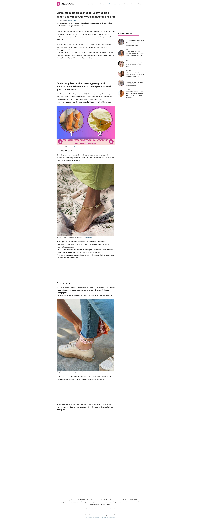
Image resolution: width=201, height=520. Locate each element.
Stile (139, 4)
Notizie (133, 4)
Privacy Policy (104, 517)
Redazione (96, 517)
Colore (102, 4)
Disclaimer (112, 517)
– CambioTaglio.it (72, 146)
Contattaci (112, 508)
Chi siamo (89, 517)
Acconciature (91, 4)
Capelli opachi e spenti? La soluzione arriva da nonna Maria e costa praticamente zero (135, 74)
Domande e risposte (115, 4)
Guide (126, 4)
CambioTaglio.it (88, 237)
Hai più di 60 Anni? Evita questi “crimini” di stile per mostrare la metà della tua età (134, 83)
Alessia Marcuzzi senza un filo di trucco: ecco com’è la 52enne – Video (135, 64)
